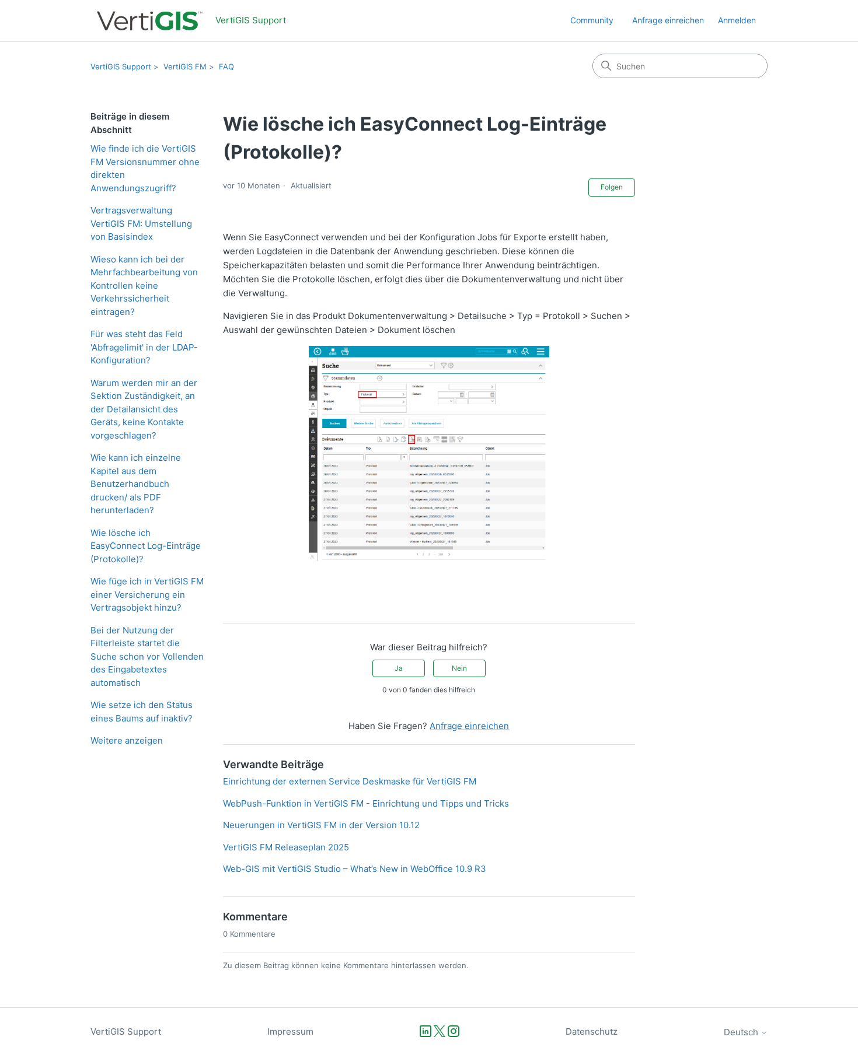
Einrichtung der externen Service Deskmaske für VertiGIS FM (349, 781)
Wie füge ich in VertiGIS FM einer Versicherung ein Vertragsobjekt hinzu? (147, 594)
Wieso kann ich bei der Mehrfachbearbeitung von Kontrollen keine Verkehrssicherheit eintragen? (144, 285)
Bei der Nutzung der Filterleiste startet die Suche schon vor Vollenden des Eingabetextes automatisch (147, 656)
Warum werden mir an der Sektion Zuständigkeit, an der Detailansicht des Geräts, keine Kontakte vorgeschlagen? (143, 409)
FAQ (226, 66)
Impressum (290, 1031)
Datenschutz (592, 1031)
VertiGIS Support (120, 66)
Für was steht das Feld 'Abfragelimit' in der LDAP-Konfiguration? (144, 347)
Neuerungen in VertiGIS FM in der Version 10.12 (321, 825)
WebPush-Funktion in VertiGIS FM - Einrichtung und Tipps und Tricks (366, 803)
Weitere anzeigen (126, 740)
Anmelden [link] (737, 20)
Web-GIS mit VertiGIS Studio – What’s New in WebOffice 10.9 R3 (354, 868)
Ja (399, 668)
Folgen (612, 187)
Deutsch (742, 1032)
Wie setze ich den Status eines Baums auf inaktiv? (141, 711)
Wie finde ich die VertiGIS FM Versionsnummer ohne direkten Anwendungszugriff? (145, 168)
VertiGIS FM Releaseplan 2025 (286, 847)
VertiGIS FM (185, 66)
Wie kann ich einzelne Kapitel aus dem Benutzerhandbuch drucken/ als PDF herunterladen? (135, 484)
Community (591, 20)
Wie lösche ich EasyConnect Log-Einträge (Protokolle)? (145, 546)
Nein (459, 668)
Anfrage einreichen (668, 20)
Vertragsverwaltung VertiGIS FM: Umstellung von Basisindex (141, 223)
